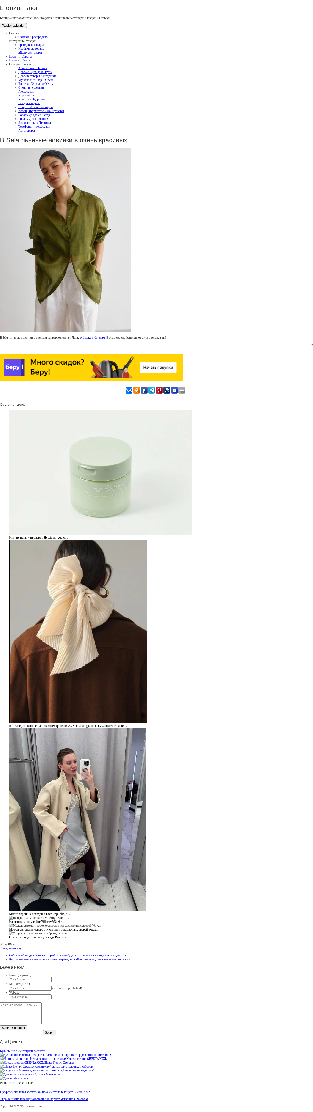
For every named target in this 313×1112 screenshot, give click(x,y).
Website (14, 992)
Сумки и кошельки (31, 88)
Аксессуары (26, 91)
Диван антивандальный (78, 1070)
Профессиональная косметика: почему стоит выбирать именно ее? (45, 1092)
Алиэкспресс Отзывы (32, 68)
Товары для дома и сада (34, 115)
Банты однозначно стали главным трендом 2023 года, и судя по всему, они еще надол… (68, 726)
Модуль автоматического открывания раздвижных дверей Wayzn (53, 929)
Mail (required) (19, 984)
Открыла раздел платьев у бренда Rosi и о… (38, 937)
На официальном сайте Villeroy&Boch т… (37, 922)
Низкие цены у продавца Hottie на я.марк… (38, 538)
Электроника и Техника (34, 123)
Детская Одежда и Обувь (35, 72)
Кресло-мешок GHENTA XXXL (86, 1059)
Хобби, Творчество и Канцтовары (41, 111)
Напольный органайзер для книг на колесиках (80, 1055)
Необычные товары (31, 49)
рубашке (85, 338)
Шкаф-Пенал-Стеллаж (59, 1063)
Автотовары (26, 130)
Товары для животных (33, 119)
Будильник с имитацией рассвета (22, 1051)
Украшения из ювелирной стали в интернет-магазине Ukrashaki (44, 1099)
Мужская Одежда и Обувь (35, 80)
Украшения (26, 95)
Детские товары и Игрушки (37, 76)
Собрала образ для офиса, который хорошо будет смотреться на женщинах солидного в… (69, 955)
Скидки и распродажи (33, 37)
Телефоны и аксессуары (34, 127)
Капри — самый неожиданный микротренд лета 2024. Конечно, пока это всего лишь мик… (71, 959)
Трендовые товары (31, 45)
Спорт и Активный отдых (35, 107)
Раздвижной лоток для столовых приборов (63, 1066)
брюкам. (100, 338)
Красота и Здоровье (31, 99)
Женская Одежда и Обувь (35, 84)
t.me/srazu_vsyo (12, 948)
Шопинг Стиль (19, 60)
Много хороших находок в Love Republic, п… (39, 914)
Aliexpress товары (30, 53)
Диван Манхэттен (48, 1074)
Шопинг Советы (20, 56)
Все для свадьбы (29, 103)
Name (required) (20, 975)
